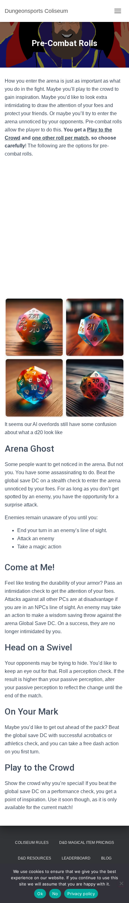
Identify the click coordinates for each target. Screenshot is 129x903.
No (55, 893)
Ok (40, 893)
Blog (106, 858)
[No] (121, 883)
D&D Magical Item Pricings (86, 842)
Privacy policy (81, 893)
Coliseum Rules (32, 842)
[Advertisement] (64, 227)
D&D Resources (34, 858)
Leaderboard (76, 858)
